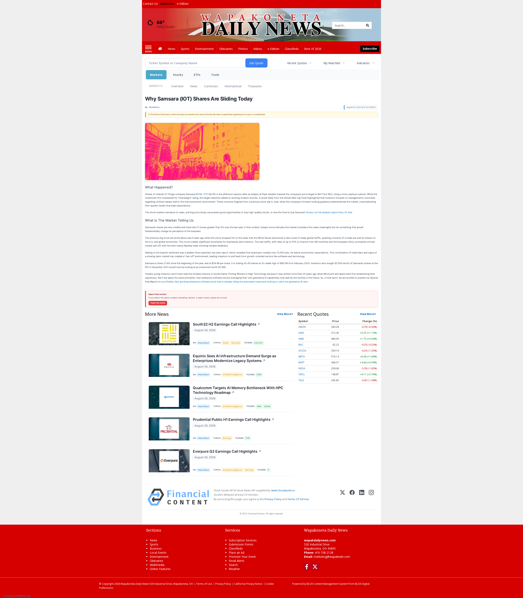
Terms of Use (204, 583)
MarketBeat (203, 343)
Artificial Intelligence (232, 374)
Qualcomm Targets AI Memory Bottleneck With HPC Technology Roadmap (238, 390)
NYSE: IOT (201, 194)
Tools (215, 75)
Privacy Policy (273, 499)
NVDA (301, 368)
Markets (156, 75)
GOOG (302, 350)
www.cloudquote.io (283, 490)
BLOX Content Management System (327, 583)
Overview (177, 86)
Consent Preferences (17, 596)
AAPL (301, 333)
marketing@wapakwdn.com (332, 557)
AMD (301, 338)
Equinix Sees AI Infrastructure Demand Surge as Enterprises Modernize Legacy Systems (234, 358)
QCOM (267, 406)
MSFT (301, 362)
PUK (248, 438)
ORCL (301, 374)
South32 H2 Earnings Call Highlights (226, 324)
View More (284, 314)
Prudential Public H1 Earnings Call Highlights (233, 419)
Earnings (236, 343)
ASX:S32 (258, 343)
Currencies (211, 86)
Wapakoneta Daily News (135, 583)
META (301, 356)
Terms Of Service (298, 499)
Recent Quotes (297, 63)
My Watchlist (331, 63)
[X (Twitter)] (342, 497)
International (233, 86)
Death (226, 343)
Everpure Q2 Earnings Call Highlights (227, 451)
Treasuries (255, 86)
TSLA (301, 380)
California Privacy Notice (248, 583)
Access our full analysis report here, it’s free (329, 212)
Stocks (178, 75)
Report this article (158, 303)
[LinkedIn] (362, 497)
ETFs (197, 75)
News (194, 86)
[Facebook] (352, 497)
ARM (259, 406)
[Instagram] (371, 497)
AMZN (302, 327)
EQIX (259, 374)
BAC (300, 344)
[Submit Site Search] (367, 25)
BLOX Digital (362, 583)
